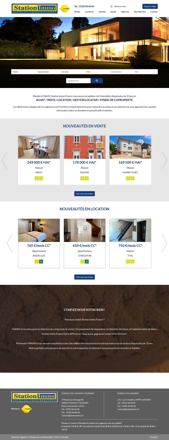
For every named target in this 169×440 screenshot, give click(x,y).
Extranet (65, 437)
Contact (154, 11)
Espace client (150, 6)
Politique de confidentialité (40, 437)
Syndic (113, 11)
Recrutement (140, 11)
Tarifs (56, 437)
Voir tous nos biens (84, 193)
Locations (89, 11)
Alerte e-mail (120, 6)
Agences (125, 11)
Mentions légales (19, 437)
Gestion (102, 11)
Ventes (77, 11)
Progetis (154, 437)
